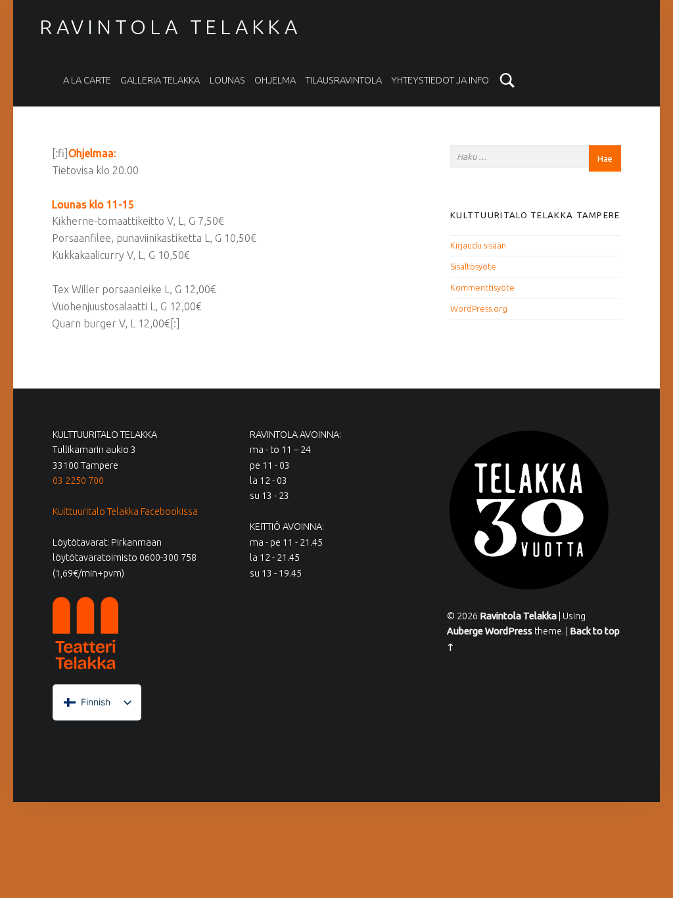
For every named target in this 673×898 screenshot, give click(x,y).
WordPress (508, 631)
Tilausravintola (344, 80)
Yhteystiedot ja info (440, 80)
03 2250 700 (78, 480)
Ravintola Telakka (170, 27)
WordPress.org (478, 308)
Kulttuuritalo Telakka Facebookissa (125, 511)
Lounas (227, 80)
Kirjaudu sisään (478, 245)
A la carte (87, 80)
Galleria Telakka (160, 80)
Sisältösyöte (473, 266)
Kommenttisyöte (482, 287)
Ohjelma (275, 80)
